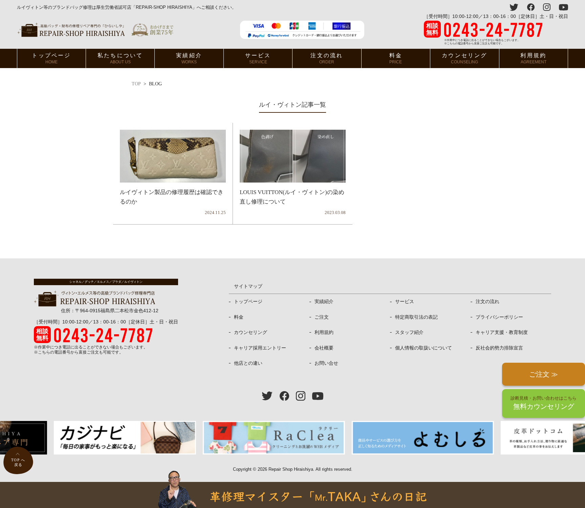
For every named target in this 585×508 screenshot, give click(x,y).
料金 (395, 58)
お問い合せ (326, 363)
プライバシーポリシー (499, 317)
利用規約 (533, 58)
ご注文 (322, 317)
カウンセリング (464, 58)
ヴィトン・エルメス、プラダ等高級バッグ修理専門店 (95, 29)
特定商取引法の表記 (416, 317)
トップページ (51, 58)
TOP (136, 84)
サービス (258, 58)
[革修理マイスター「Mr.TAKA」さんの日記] (292, 495)
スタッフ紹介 (409, 332)
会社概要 (324, 348)
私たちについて (120, 58)
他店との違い (248, 363)
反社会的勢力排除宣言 (499, 348)
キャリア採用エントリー (260, 348)
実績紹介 (189, 58)
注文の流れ (326, 58)
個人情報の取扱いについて (423, 348)
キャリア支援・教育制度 (502, 332)
